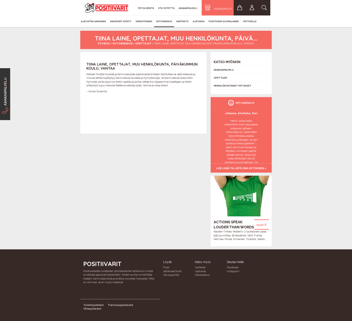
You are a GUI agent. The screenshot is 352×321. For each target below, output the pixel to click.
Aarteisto (182, 21)
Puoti (166, 267)
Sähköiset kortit (120, 21)
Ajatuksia (199, 21)
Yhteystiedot (92, 308)
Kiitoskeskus (164, 21)
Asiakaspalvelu (188, 8)
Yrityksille (249, 21)
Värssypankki (143, 21)
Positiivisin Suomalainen (224, 21)
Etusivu (104, 43)
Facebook (233, 267)
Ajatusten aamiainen (93, 21)
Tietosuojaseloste (120, 305)
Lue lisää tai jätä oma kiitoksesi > (241, 168)
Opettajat (143, 43)
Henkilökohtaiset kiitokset (232, 85)
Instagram (233, 271)
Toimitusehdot (93, 305)
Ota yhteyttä (166, 8)
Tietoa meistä (146, 8)
